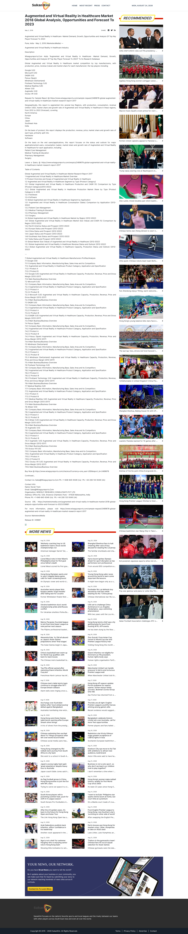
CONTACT (106, 5)
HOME (74, 5)
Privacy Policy (129, 931)
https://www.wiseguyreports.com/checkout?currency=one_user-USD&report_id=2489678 (72, 471)
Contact (153, 931)
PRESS (97, 5)
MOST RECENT (86, 5)
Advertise (143, 931)
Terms (117, 931)
